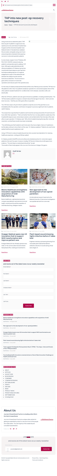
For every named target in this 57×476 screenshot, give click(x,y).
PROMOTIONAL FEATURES (12, 393)
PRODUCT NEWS (9, 391)
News (10, 25)
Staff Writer (14, 37)
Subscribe (28, 306)
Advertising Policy (43, 458)
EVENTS (7, 384)
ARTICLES (8, 372)
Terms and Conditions (37, 460)
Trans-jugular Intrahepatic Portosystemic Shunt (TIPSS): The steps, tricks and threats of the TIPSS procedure (29, 5)
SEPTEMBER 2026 (10, 395)
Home (6, 25)
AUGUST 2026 (9, 374)
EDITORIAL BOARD (10, 382)
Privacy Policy (35, 458)
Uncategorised (9, 397)
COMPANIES (8, 378)
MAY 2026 (7, 386)
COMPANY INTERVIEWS (11, 380)
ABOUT (7, 370)
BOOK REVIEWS (9, 376)
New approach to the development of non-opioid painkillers (20, 326)
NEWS (3, 37)
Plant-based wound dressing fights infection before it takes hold (22, 340)
